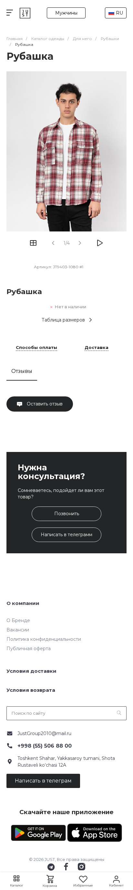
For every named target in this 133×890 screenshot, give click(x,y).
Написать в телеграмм (66, 534)
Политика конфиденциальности (43, 639)
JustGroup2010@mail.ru (44, 733)
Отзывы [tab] (21, 371)
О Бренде (18, 620)
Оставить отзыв (44, 404)
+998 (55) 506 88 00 (44, 746)
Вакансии (17, 630)
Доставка (96, 347)
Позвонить (66, 514)
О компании (22, 603)
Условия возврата (30, 690)
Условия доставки (31, 671)
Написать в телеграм (43, 781)
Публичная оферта (28, 648)
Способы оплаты (36, 347)
